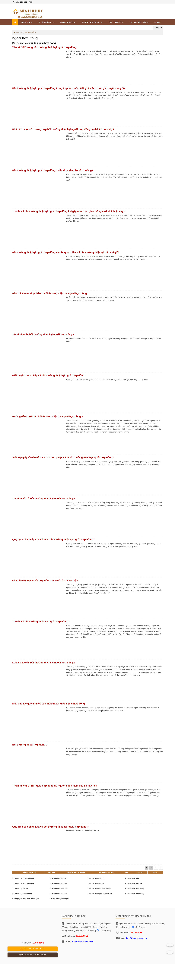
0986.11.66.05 (82, 936)
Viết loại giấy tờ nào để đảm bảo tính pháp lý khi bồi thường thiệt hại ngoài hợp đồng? (63, 457)
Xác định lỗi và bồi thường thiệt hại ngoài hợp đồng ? (43, 498)
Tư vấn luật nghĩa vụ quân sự (100, 894)
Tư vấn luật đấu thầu (59, 894)
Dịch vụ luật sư (116, 22)
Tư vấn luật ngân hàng (135, 894)
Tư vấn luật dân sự (96, 883)
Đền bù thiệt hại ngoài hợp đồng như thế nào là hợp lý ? (45, 580)
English (159, 28)
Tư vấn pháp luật (138, 22)
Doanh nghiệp (67, 22)
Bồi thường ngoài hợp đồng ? (29, 744)
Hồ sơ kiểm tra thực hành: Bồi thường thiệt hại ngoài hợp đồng (49, 293)
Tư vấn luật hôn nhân (59, 888)
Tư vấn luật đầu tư (58, 878)
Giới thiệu (26, 22)
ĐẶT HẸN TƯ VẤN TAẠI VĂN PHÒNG (32, 955)
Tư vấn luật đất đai (21, 888)
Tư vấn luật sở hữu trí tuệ (24, 883)
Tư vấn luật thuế (132, 878)
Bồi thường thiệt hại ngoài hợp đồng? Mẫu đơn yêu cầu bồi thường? (52, 170)
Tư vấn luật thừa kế (134, 883)
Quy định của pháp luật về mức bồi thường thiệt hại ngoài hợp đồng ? (53, 539)
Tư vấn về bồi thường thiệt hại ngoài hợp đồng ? (41, 621)
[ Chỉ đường (102, 930)
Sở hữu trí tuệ (45, 22)
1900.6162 (38, 942)
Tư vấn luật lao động (97, 878)
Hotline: (20, 2)
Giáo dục (51, 872)
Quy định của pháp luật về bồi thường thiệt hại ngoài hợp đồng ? (50, 826)
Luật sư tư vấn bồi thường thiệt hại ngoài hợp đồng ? (43, 662)
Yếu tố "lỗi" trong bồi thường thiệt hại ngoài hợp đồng (44, 47)
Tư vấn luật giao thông (135, 888)
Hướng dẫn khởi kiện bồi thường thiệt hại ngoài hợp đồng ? (47, 416)
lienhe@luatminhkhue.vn (82, 941)
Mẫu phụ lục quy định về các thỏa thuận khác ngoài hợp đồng (48, 703)
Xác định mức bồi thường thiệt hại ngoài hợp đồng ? (43, 334)
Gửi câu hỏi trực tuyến (76, 872)
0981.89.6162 (136, 932)
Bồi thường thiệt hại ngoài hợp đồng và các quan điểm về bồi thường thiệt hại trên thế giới (65, 252)
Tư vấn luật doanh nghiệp (24, 878)
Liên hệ (157, 22)
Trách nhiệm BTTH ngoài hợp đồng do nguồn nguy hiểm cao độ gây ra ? (54, 785)
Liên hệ (154, 872)
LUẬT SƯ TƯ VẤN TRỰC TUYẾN (32, 949)
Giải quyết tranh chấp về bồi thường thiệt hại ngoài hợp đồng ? (49, 375)
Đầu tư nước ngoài (91, 22)
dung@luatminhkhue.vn (136, 938)
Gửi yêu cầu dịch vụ (106, 872)
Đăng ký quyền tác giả (60, 899)
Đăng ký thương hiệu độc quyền (26, 899)
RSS (30, 2)
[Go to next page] (161, 868)
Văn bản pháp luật (30, 872)
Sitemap (139, 872)
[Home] (15, 22)
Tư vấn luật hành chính (23, 894)
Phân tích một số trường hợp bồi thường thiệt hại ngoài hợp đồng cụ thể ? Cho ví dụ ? (63, 129)
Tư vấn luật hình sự (59, 883)
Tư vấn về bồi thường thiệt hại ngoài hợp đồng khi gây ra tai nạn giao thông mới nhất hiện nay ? (69, 211)
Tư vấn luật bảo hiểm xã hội (100, 888)
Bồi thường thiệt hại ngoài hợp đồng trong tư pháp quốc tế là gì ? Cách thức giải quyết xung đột (69, 88)
